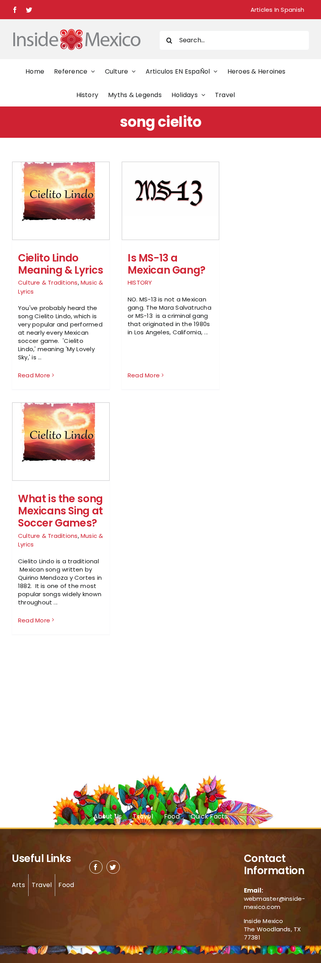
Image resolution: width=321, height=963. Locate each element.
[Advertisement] (269, 278)
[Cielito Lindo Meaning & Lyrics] (61, 192)
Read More (34, 375)
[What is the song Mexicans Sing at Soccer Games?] (61, 432)
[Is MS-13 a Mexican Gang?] (170, 189)
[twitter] (113, 867)
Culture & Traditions (48, 282)
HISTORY (140, 282)
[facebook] (96, 867)
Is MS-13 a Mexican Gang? (167, 264)
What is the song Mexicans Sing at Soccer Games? (60, 511)
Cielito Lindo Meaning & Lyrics (60, 264)
